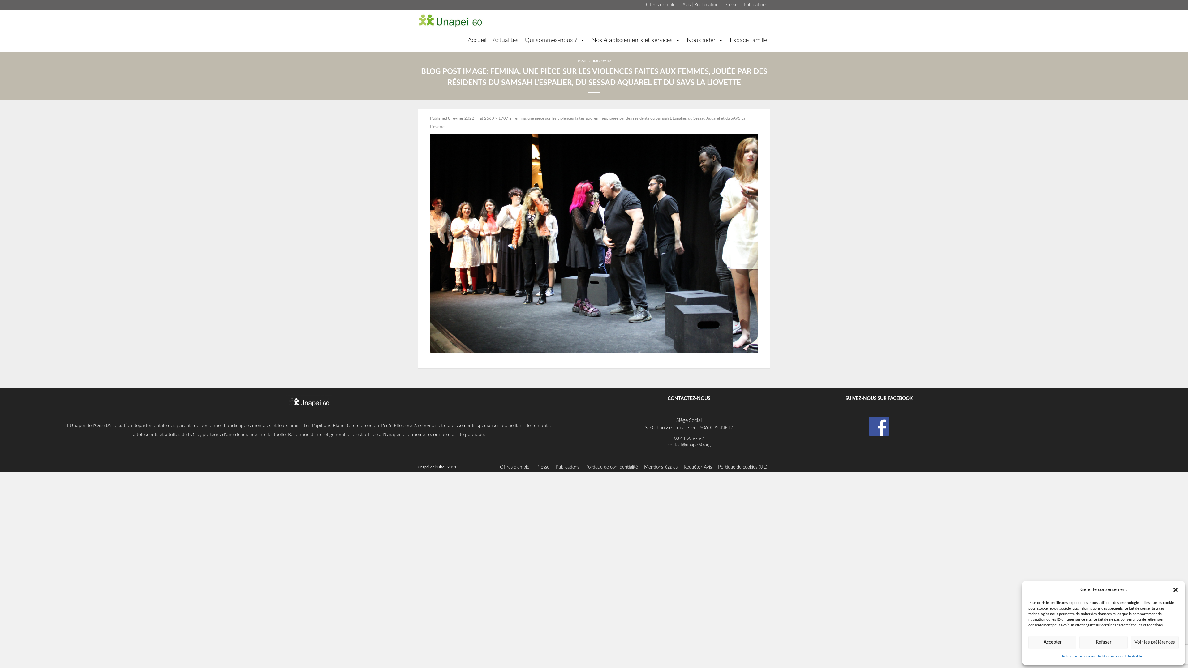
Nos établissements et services (632, 40)
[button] (1176, 589)
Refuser (1103, 642)
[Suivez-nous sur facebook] (879, 426)
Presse (731, 4)
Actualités (506, 40)
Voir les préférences (1154, 642)
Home (581, 61)
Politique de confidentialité (1120, 656)
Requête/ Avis (698, 467)
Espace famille (748, 40)
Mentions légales (661, 467)
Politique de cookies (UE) (742, 467)
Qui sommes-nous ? (551, 40)
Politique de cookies (1078, 656)
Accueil (477, 40)
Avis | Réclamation (700, 4)
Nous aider (701, 40)
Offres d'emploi (661, 4)
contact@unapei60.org (689, 445)
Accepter (1052, 642)
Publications (755, 4)
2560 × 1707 (496, 119)
